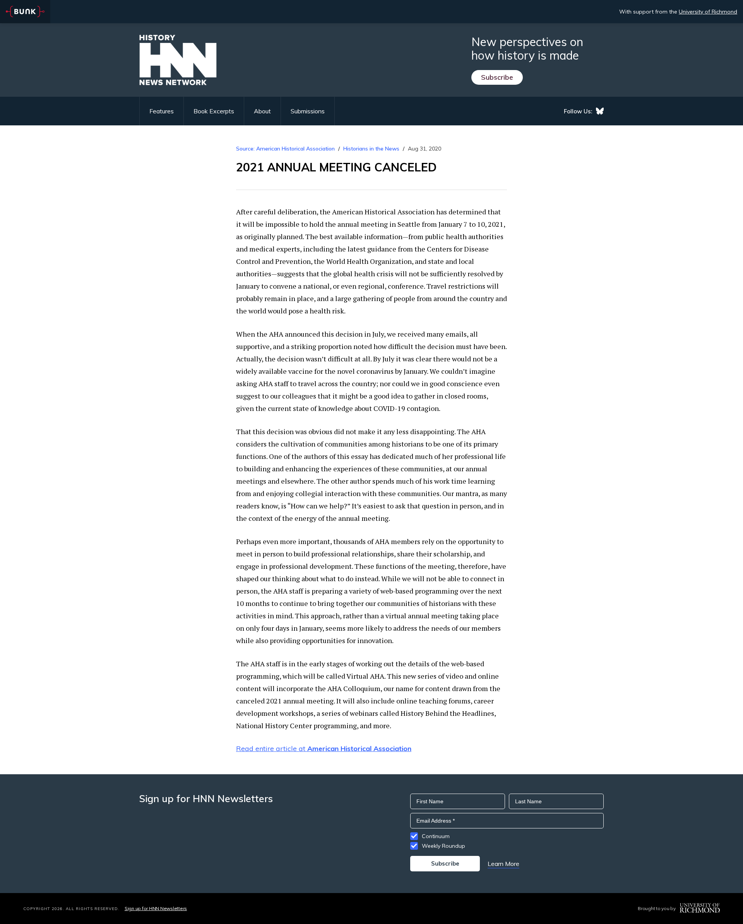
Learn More (503, 864)
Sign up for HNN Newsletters (156, 908)
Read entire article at (323, 748)
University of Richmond (708, 11)
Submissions (308, 111)
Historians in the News (371, 148)
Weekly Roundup (443, 845)
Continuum (436, 836)
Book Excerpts (213, 111)
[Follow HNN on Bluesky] (600, 111)
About (262, 111)
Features (161, 111)
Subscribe (497, 77)
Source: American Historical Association (285, 148)
